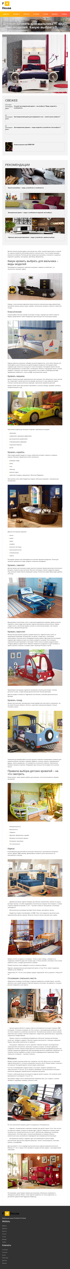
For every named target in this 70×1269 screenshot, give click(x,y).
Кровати (16, 14)
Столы (45, 14)
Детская (4, 1260)
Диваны (6, 14)
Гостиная (5, 1249)
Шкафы (55, 14)
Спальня (4, 1252)
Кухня (4, 1255)
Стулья (36, 14)
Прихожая (5, 1258)
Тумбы (64, 14)
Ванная (4, 1263)
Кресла (27, 14)
